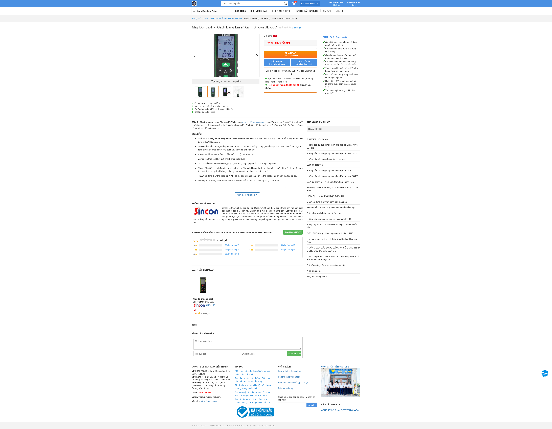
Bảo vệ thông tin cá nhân (289, 371)
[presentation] (194, 56)
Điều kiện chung (285, 388)
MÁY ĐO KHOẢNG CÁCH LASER (218, 18)
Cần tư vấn (304, 62)
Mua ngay (290, 54)
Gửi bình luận (295, 353)
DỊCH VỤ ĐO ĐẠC (258, 10)
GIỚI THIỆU (240, 10)
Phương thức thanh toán (289, 376)
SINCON (238, 18)
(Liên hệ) (210, 305)
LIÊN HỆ (339, 10)
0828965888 (353, 3)
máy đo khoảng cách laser (254, 122)
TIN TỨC (327, 10)
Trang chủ (196, 18)
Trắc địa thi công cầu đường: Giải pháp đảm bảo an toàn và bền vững (252, 380)
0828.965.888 (336, 3)
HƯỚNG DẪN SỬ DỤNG (307, 10)
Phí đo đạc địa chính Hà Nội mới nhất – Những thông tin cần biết (253, 387)
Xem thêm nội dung (246, 194)
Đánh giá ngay (293, 232)
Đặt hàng (277, 62)
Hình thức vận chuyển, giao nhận (293, 382)
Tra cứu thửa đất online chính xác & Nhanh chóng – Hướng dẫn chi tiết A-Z (252, 401)
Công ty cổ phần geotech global (340, 410)
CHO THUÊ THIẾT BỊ (281, 10)
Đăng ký (311, 404)
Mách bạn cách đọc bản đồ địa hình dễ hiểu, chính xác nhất (253, 373)
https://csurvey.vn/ (209, 401)
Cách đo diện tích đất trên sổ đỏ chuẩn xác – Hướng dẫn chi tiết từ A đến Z (252, 394)
